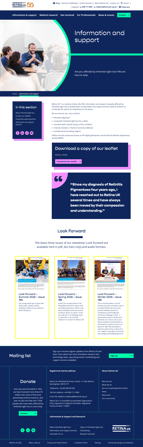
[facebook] (18, 133)
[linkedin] (22, 133)
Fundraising (85, 430)
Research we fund (87, 434)
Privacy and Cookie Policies (57, 443)
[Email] (32, 133)
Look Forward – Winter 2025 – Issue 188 (110, 297)
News (104, 391)
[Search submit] (121, 3)
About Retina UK (101, 3)
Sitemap (98, 443)
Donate (122, 15)
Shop (58, 3)
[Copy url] (27, 133)
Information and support (29, 94)
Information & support (24, 15)
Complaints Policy (80, 443)
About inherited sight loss (25, 113)
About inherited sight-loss (60, 427)
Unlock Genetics (86, 3)
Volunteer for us (56, 434)
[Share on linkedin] (33, 430)
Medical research (48, 15)
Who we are (107, 381)
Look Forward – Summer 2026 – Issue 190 (32, 297)
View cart (126, 7)
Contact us (114, 3)
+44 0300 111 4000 (71, 392)
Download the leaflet (67, 161)
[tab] (15, 94)
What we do (107, 385)
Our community (108, 398)
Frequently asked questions (26, 119)
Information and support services (25, 123)
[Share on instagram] (28, 430)
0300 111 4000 (87, 7)
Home (14, 94)
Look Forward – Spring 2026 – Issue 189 (70, 297)
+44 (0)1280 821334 (67, 388)
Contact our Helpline (23, 116)
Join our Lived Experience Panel (115, 388)
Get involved (67, 15)
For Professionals (86, 15)
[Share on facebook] (23, 430)
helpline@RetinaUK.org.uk (106, 7)
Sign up (114, 355)
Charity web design (115, 443)
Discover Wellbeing (69, 3)
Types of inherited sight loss (91, 427)
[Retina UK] (23, 4)
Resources (106, 395)
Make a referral (34, 443)
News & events (106, 15)
